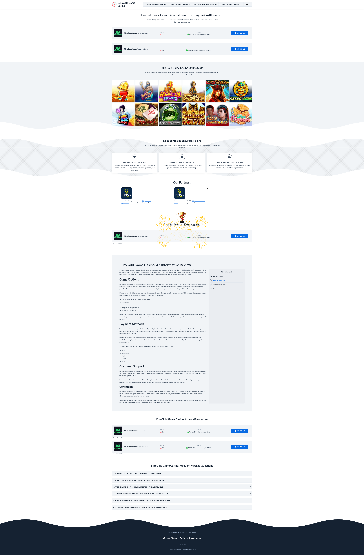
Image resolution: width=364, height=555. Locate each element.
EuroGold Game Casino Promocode (205, 4)
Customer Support (219, 284)
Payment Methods (219, 280)
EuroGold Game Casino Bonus (181, 4)
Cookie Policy (173, 532)
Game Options (218, 276)
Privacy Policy (182, 532)
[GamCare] (174, 538)
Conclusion (217, 289)
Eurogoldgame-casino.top (189, 549)
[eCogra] (166, 538)
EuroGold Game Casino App (231, 4)
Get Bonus (241, 33)
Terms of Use (192, 532)
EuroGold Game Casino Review (156, 4)
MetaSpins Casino (130, 33)
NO (185, 544)
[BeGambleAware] (190, 538)
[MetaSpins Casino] (118, 33)
